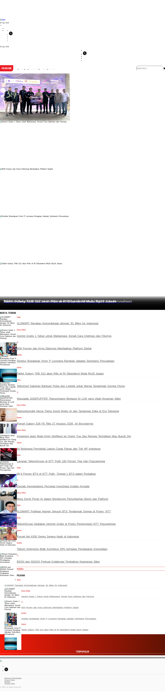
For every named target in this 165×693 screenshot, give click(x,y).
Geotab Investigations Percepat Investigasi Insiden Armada (53, 486)
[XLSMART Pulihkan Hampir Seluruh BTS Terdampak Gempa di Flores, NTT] (8, 520)
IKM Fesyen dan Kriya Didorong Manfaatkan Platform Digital (54, 348)
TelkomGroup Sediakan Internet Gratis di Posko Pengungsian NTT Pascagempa (66, 523)
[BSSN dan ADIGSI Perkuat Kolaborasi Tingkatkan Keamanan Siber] (8, 572)
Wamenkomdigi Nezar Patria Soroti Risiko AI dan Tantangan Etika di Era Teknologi (68, 411)
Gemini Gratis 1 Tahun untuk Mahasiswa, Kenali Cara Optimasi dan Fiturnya (64, 335)
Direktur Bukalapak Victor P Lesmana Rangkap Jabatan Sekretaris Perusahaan (65, 360)
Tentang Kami (9, 683)
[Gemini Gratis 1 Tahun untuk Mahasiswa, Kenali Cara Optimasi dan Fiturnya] (8, 335)
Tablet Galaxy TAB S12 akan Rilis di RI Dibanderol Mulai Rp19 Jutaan (60, 373)
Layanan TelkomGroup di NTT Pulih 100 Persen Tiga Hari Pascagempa (61, 461)
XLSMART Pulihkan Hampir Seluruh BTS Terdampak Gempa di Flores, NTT (64, 511)
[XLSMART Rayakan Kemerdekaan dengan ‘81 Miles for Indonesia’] (8, 322)
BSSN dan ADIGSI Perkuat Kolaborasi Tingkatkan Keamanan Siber (58, 561)
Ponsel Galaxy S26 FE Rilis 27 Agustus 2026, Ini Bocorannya (55, 423)
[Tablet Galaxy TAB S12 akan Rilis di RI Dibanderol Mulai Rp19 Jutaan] (8, 375)
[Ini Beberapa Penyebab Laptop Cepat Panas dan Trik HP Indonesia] (8, 454)
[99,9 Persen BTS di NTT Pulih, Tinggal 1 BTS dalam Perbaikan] (8, 480)
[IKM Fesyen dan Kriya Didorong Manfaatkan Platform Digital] (8, 349)
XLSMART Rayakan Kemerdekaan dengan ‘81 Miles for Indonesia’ (58, 323)
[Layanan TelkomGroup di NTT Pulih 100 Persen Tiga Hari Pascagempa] (8, 467)
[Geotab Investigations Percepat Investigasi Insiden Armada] (8, 493)
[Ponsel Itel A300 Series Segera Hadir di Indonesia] (8, 546)
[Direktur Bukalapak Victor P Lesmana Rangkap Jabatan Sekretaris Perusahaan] (8, 362)
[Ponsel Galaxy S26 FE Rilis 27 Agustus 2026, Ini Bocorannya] (8, 428)
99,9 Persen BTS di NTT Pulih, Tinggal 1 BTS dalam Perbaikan (56, 473)
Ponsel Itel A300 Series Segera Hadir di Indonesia (48, 536)
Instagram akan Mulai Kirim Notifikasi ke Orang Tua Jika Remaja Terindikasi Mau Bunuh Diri (74, 436)
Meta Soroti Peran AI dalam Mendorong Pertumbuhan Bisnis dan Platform (62, 498)
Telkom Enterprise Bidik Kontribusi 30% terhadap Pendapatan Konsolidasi (62, 549)
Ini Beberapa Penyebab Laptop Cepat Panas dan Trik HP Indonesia (58, 448)
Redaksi (7, 682)
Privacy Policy (9, 680)
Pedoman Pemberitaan (13, 678)
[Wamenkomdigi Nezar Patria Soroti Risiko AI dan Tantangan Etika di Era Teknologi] (8, 414)
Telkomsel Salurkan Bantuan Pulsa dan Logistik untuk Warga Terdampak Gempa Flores (71, 386)
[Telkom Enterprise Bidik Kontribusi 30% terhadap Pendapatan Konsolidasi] (8, 559)
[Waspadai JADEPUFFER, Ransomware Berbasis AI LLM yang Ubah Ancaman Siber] (8, 401)
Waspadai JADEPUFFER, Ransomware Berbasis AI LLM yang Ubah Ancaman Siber (69, 398)
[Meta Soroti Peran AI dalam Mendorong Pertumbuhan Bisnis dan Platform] (8, 507)
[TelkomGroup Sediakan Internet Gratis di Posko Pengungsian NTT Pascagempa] (8, 533)
